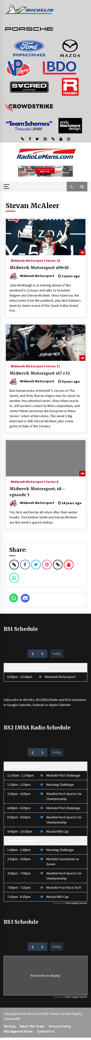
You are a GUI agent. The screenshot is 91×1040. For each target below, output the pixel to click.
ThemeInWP (12, 1019)
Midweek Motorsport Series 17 (35, 366)
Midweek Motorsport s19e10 (39, 267)
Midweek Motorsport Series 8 (34, 481)
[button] (72, 186)
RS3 (68, 700)
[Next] (42, 653)
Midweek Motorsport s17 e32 (39, 373)
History (10, 1026)
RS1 (31, 700)
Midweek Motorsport (60, 677)
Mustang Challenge (60, 784)
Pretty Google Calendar (76, 903)
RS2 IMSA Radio (47, 700)
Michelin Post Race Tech (63, 887)
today (56, 653)
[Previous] (33, 653)
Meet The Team (32, 1026)
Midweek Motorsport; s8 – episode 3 (37, 491)
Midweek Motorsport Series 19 (35, 260)
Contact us (46, 1031)
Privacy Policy (60, 1026)
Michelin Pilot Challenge (63, 775)
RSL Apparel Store (18, 1031)
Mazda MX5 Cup (57, 831)
